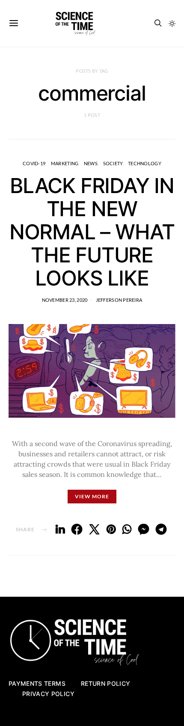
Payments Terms (37, 683)
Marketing (64, 163)
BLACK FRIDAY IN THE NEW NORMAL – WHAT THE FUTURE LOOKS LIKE (92, 232)
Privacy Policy (48, 693)
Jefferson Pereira (119, 300)
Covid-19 (34, 163)
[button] (172, 23)
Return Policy (106, 683)
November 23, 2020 (65, 300)
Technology (144, 163)
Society (113, 163)
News (91, 163)
